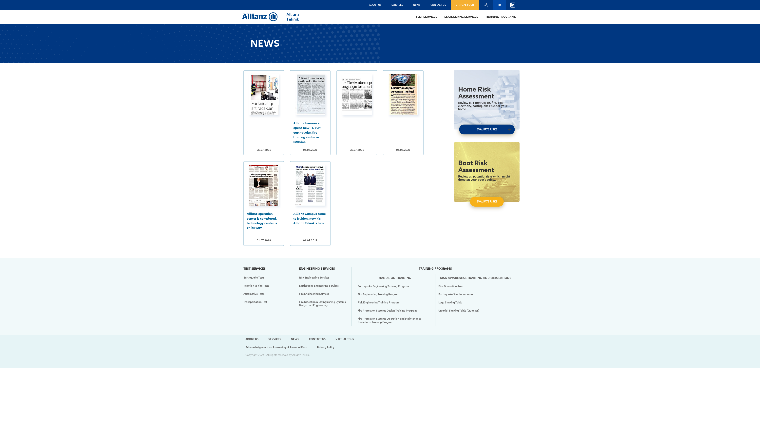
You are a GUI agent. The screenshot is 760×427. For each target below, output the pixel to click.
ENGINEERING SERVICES (461, 17)
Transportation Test (255, 302)
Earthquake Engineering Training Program (383, 286)
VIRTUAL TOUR (465, 5)
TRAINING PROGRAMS (500, 17)
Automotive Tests (253, 294)
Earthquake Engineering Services (319, 285)
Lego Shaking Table (450, 302)
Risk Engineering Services (314, 277)
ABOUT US (375, 5)
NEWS (417, 5)
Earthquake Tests (253, 277)
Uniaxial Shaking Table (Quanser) (458, 310)
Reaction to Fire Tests (256, 285)
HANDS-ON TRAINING (395, 278)
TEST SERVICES (426, 17)
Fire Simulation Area (450, 286)
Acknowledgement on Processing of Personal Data (276, 347)
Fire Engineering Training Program (378, 294)
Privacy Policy (325, 347)
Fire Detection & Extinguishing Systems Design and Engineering (322, 303)
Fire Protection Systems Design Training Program (387, 310)
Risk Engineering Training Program (379, 302)
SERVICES (397, 5)
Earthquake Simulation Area (455, 294)
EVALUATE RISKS (487, 129)
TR (499, 5)
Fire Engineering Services (314, 294)
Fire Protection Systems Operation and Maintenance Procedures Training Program (389, 320)
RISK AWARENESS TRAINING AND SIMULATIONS (475, 278)
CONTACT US (438, 5)
